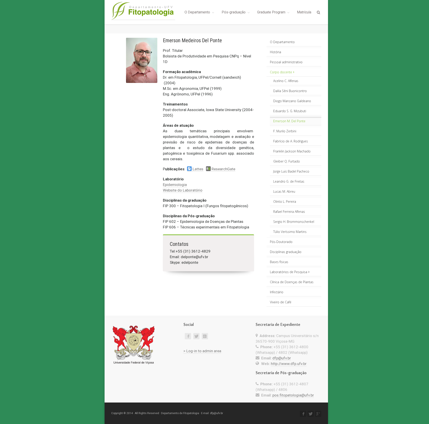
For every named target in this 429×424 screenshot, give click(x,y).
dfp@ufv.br (281, 358)
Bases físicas (279, 262)
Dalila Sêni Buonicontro (290, 91)
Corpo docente (281, 72)
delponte (188, 257)
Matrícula (304, 12)
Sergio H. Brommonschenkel (293, 221)
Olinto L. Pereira (284, 201)
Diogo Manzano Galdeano (292, 101)
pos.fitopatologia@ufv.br (293, 395)
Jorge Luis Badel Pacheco (291, 171)
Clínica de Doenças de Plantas (291, 282)
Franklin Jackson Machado (292, 151)
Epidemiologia (175, 184)
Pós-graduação (234, 12)
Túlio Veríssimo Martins (290, 232)
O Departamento (197, 12)
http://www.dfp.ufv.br (289, 363)
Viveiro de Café (280, 302)
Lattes (197, 169)
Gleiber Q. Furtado (286, 161)
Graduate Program (271, 12)
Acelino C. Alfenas (285, 81)
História (275, 52)
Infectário (276, 292)
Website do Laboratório (182, 190)
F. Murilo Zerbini (284, 131)
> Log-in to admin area (202, 351)
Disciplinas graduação (285, 252)
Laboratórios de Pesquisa (288, 272)
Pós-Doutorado (281, 242)
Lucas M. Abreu (284, 191)
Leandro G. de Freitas (288, 181)
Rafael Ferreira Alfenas (289, 211)
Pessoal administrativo (286, 62)
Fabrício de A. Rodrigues (290, 141)
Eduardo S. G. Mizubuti (289, 111)
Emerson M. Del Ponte (289, 121)
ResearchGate (223, 169)
